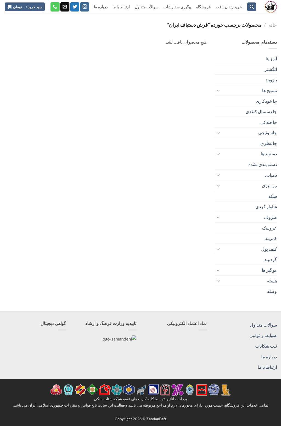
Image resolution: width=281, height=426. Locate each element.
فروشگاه (203, 6)
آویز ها (271, 58)
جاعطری (268, 143)
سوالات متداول (147, 6)
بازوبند (271, 79)
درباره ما (101, 6)
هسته (272, 280)
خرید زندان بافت (229, 6)
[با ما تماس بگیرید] (55, 7)
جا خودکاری (266, 101)
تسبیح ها (269, 90)
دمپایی (271, 175)
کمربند (271, 238)
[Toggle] (218, 90)
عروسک (269, 227)
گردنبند (270, 259)
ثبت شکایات (266, 345)
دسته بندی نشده (262, 164)
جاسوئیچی (267, 132)
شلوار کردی (266, 206)
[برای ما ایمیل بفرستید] (64, 7)
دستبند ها (269, 153)
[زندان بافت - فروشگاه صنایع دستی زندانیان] (271, 7)
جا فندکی (268, 122)
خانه (272, 25)
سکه (272, 196)
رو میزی (269, 185)
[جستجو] (251, 7)
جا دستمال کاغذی (261, 111)
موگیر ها (269, 270)
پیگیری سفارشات (177, 6)
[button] (25, 7)
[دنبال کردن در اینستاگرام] (84, 7)
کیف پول (269, 248)
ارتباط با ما (121, 6)
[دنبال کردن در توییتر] (74, 7)
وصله (272, 291)
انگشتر (271, 69)
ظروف (270, 217)
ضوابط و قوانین (263, 335)
